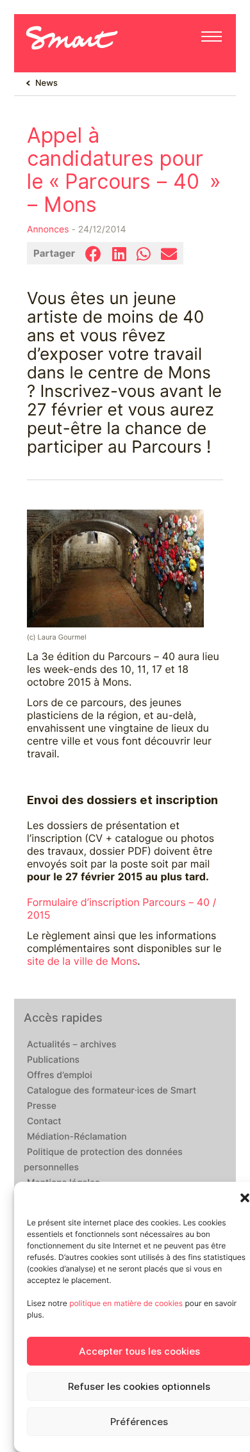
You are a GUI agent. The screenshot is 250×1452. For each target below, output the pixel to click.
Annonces (48, 230)
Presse (41, 1106)
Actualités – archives (72, 1045)
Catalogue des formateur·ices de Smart (111, 1091)
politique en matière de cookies (126, 1303)
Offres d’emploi (59, 1075)
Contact (44, 1122)
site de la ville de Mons (82, 961)
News (46, 83)
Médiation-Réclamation (77, 1137)
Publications (53, 1060)
